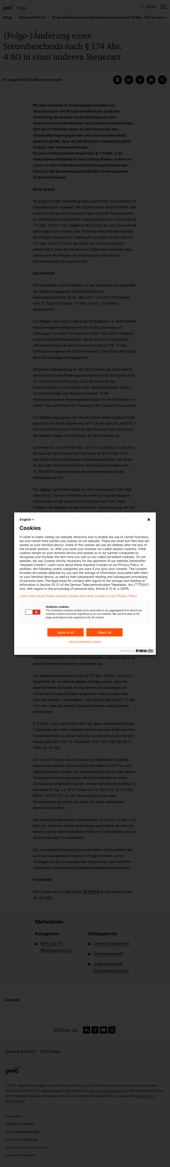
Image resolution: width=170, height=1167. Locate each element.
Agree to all (65, 632)
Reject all (104, 632)
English (25, 519)
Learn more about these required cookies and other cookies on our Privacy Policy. (78, 596)
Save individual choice (85, 642)
